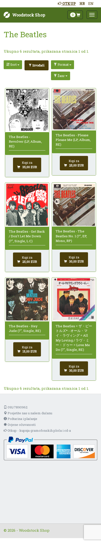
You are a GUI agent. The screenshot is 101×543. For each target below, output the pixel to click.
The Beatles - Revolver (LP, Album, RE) (25, 142)
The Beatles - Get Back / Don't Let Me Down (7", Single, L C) (27, 236)
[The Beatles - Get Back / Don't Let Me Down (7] (27, 205)
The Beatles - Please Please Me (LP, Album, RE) (73, 140)
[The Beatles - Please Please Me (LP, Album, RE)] (74, 109)
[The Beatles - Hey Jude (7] (27, 299)
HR (82, 3)
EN (91, 3)
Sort (13, 64)
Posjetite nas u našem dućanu (29, 413)
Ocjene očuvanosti (21, 424)
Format (63, 64)
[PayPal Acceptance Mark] (50, 447)
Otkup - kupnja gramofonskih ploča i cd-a (39, 430)
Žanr (61, 76)
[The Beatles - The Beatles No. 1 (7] (74, 205)
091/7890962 (17, 407)
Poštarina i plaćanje (22, 419)
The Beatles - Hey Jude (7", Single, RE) (25, 328)
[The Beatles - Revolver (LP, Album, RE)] (27, 110)
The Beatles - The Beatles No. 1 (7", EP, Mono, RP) (71, 236)
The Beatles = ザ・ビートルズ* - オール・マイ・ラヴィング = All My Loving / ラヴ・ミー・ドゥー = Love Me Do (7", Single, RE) (74, 338)
